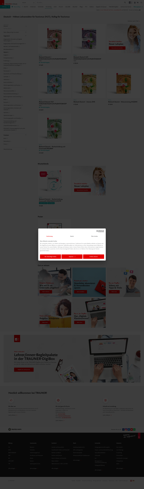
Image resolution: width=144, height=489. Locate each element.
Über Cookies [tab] (94, 236)
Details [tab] (72, 236)
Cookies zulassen (94, 256)
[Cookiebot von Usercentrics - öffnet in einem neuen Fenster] (97, 231)
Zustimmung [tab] (49, 236)
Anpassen (71, 256)
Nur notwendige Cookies (50, 256)
